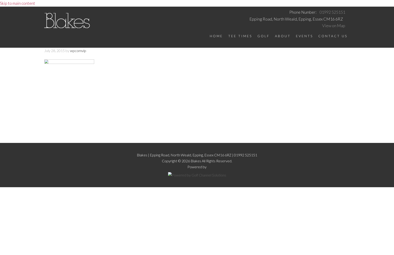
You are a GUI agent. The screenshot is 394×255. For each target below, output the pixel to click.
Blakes (67, 21)
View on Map (333, 25)
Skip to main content (17, 3)
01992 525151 (332, 12)
